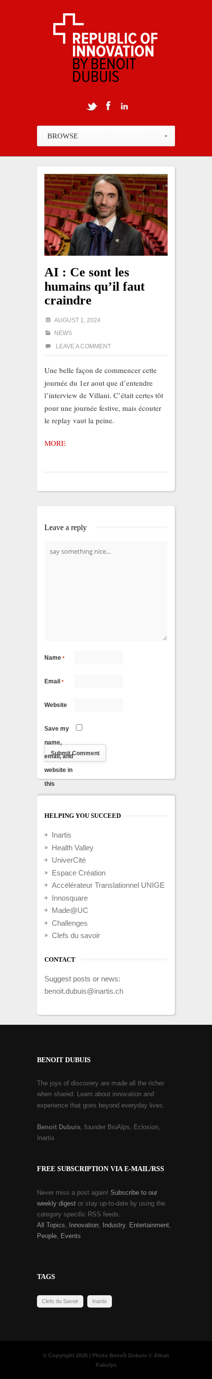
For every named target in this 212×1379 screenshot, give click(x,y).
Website (55, 705)
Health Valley (73, 847)
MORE (55, 443)
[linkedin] (124, 106)
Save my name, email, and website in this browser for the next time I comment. (58, 730)
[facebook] (108, 106)
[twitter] (91, 106)
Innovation (84, 1225)
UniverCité (69, 860)
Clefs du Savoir (60, 1301)
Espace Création (79, 873)
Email (54, 681)
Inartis (61, 835)
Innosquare (70, 898)
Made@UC (70, 910)
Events (71, 1236)
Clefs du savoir (76, 935)
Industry (114, 1225)
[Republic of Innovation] (106, 50)
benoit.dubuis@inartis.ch (83, 991)
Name (54, 657)
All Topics (51, 1225)
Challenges (70, 923)
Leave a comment (83, 346)
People (47, 1236)
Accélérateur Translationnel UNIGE (108, 885)
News (63, 333)
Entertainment (149, 1225)
